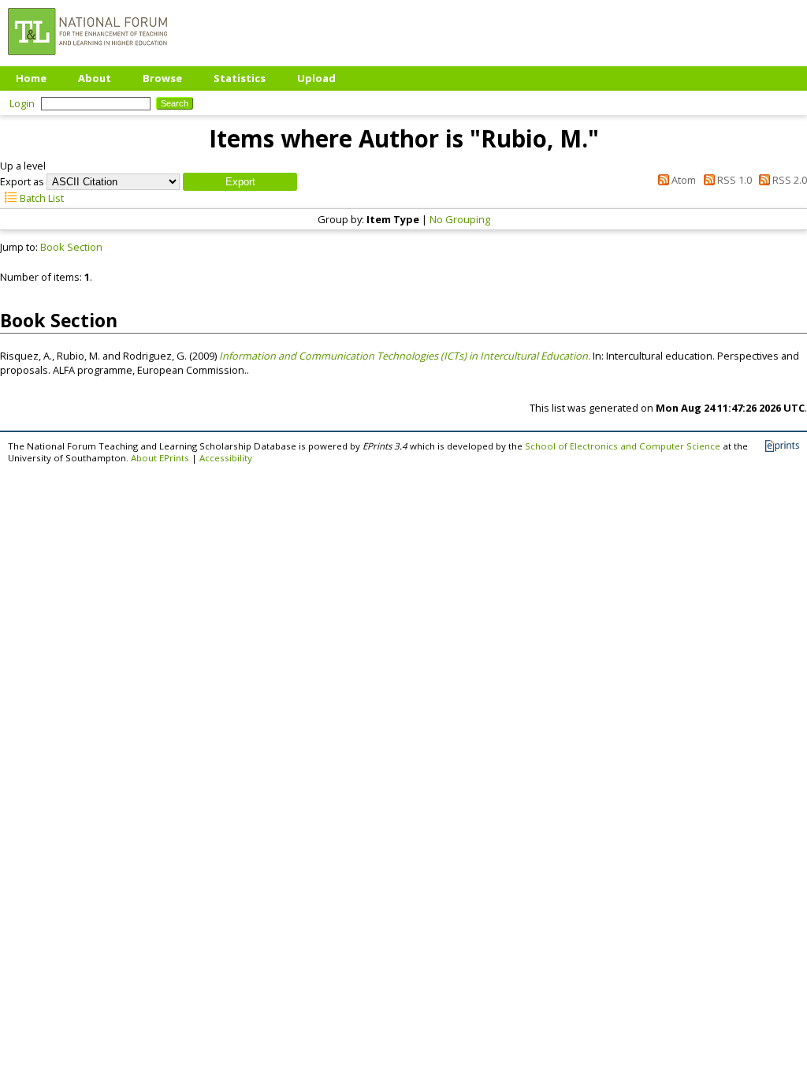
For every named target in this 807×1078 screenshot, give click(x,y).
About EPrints (160, 458)
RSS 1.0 (733, 180)
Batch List (40, 198)
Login (22, 103)
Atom (682, 180)
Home (31, 78)
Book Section (71, 247)
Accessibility (225, 458)
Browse (162, 78)
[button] (240, 182)
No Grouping (460, 219)
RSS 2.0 (788, 180)
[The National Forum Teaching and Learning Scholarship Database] (87, 59)
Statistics (240, 78)
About (94, 78)
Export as (22, 181)
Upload (316, 78)
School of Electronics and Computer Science (622, 446)
